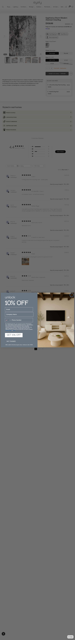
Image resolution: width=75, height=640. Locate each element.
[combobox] (8, 320)
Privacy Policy (8, 330)
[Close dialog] (72, 295)
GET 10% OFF (14, 335)
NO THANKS (11, 341)
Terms (14, 330)
